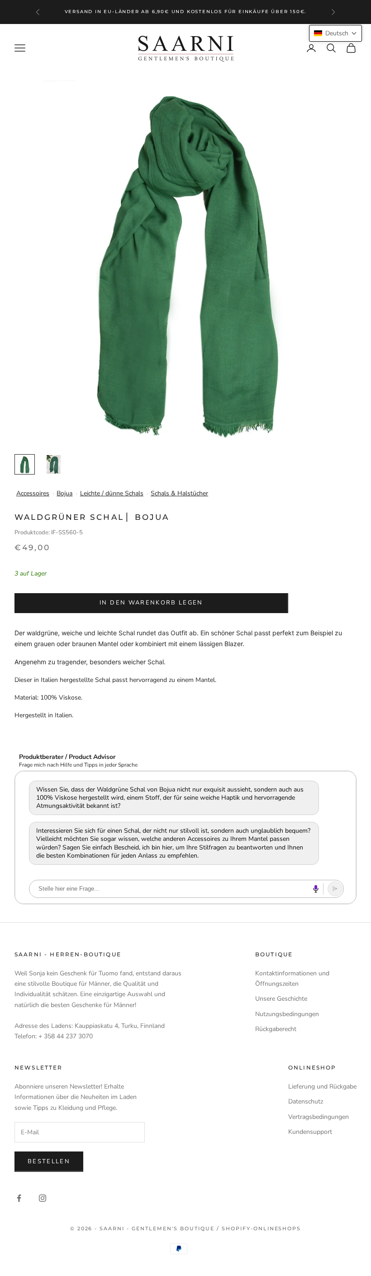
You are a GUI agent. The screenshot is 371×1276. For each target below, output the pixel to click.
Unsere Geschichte (281, 998)
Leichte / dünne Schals (111, 493)
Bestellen (49, 1161)
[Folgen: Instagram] (42, 1198)
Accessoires (32, 493)
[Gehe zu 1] (24, 464)
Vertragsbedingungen (318, 1117)
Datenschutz (305, 1101)
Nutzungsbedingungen (287, 1014)
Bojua (64, 493)
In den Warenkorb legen (151, 603)
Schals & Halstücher (179, 493)
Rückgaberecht (275, 1029)
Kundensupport (310, 1131)
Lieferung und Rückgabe (322, 1086)
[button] (335, 33)
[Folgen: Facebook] (19, 1198)
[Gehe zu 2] (53, 464)
